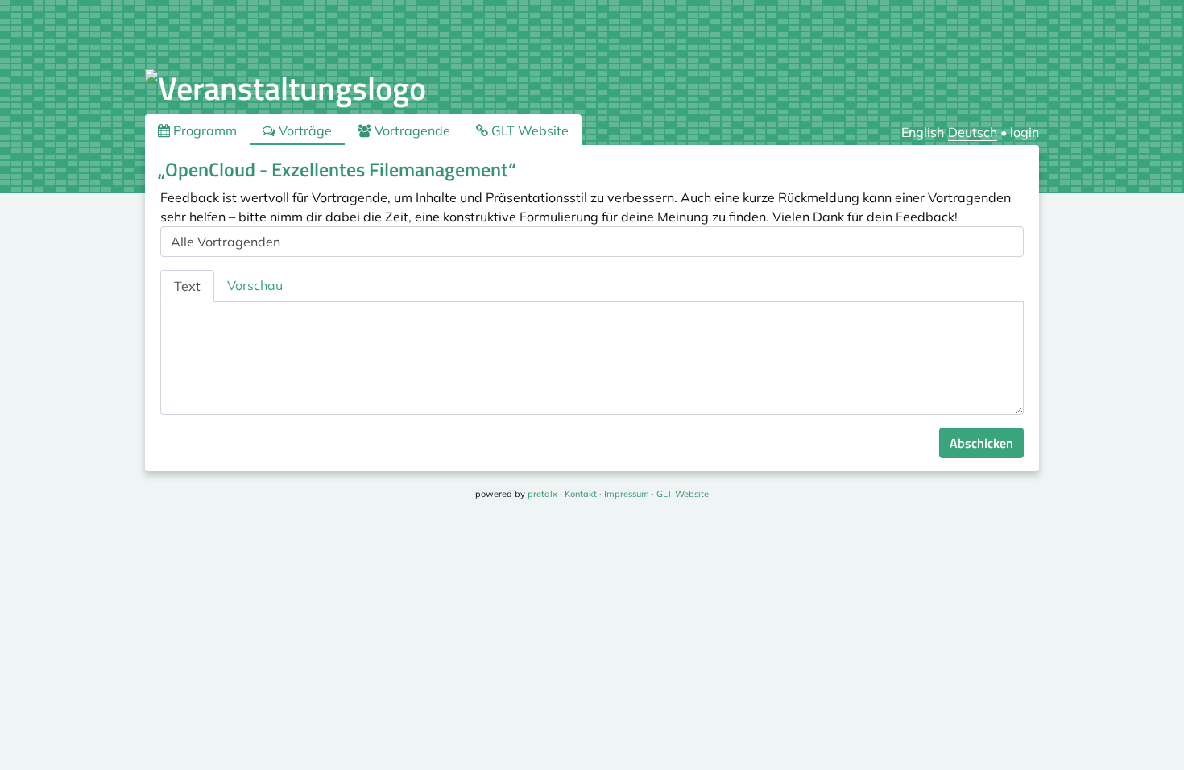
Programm (203, 130)
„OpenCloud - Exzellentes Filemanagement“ (337, 169)
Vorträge (303, 130)
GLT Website (528, 130)
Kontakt (581, 493)
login (1024, 132)
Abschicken (981, 443)
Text (187, 286)
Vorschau (255, 285)
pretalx (542, 493)
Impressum (626, 493)
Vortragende (410, 130)
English (922, 132)
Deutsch (972, 132)
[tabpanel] (592, 358)
